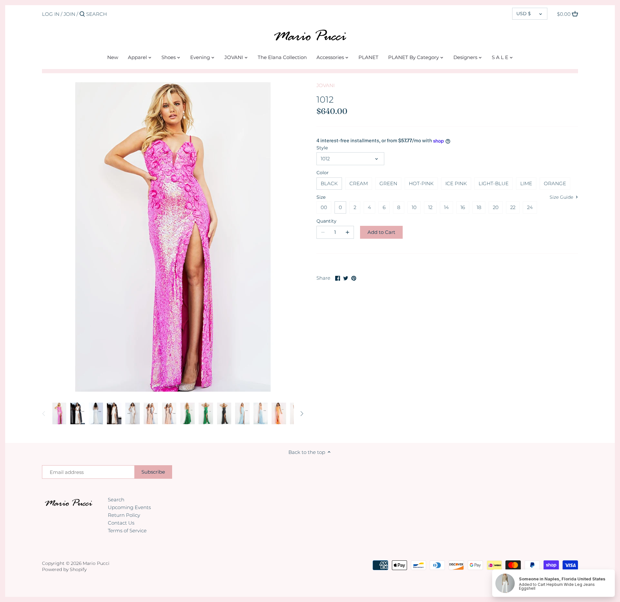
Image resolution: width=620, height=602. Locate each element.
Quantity (326, 221)
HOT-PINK (421, 183)
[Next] (301, 413)
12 (430, 207)
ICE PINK (456, 183)
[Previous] (44, 413)
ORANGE (555, 183)
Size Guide (562, 197)
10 (414, 207)
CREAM (358, 183)
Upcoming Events (129, 507)
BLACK (329, 183)
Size (321, 197)
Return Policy (124, 515)
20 (496, 207)
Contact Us (121, 523)
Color (322, 172)
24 (530, 207)
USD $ (523, 13)
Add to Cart (381, 232)
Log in (50, 14)
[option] (59, 413)
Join (69, 14)
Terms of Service (127, 530)
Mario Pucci (96, 563)
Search (116, 500)
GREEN (388, 183)
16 (462, 207)
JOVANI (325, 85)
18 (479, 207)
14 (446, 207)
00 (324, 207)
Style (322, 147)
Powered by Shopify (64, 569)
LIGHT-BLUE (494, 183)
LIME (526, 183)
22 (512, 207)
